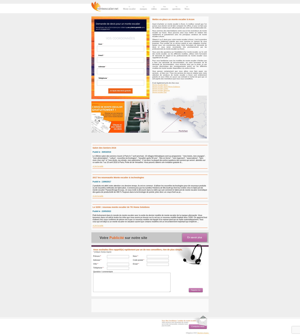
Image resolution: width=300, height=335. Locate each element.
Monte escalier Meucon (161, 90)
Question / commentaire (103, 272)
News (187, 8)
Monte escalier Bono (160, 85)
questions (176, 8)
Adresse (102, 67)
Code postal (138, 260)
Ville (95, 264)
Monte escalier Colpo (160, 88)
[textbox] (120, 71)
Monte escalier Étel (159, 92)
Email (101, 55)
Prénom (97, 256)
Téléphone (103, 78)
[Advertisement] (149, 305)
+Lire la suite (98, 166)
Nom (100, 44)
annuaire (164, 8)
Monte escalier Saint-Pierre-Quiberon (166, 87)
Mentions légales (203, 333)
